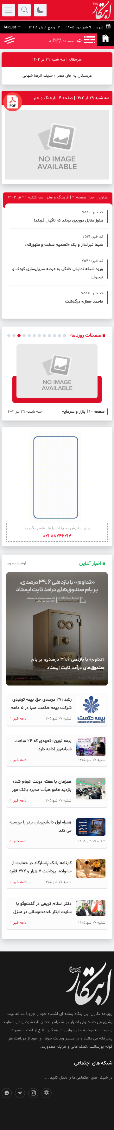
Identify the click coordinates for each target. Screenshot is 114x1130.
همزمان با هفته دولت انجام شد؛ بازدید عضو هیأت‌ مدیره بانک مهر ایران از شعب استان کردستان (42, 790)
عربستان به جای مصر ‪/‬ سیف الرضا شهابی (57, 76)
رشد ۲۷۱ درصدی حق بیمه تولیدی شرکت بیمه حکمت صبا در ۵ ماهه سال (41, 708)
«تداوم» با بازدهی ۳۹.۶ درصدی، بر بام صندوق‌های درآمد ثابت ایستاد (67, 663)
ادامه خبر (20, 678)
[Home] (105, 39)
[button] (8, 335)
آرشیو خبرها (16, 563)
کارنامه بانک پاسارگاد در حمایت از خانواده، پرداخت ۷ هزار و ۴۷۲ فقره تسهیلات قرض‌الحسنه (41, 871)
